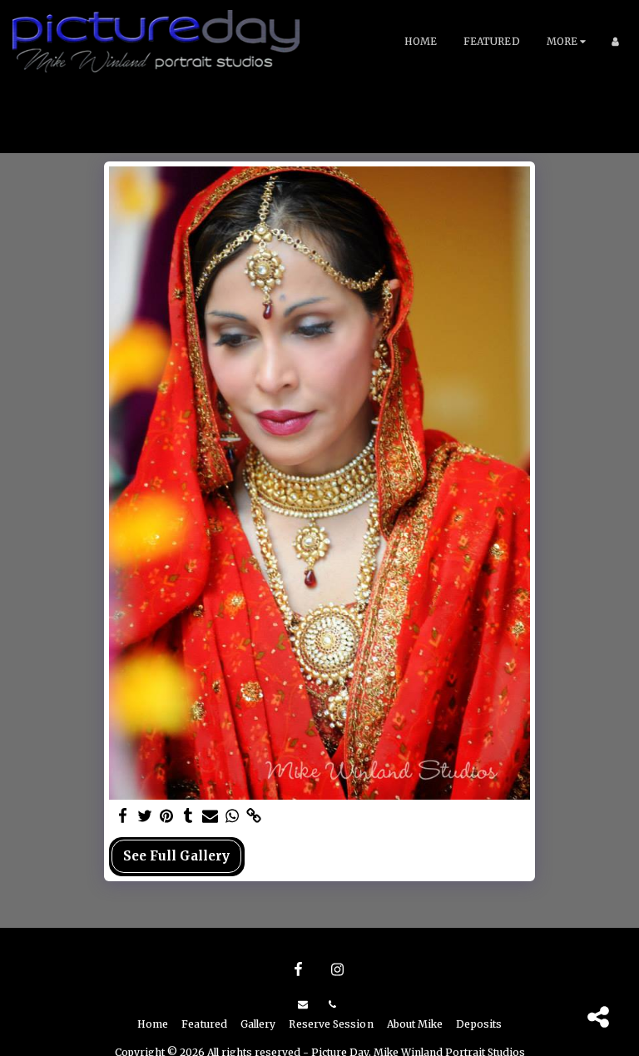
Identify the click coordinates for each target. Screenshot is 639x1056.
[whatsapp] (232, 816)
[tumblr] (188, 816)
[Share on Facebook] (123, 816)
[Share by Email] (210, 816)
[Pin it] (167, 816)
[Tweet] (144, 816)
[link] (254, 816)
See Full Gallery (176, 856)
